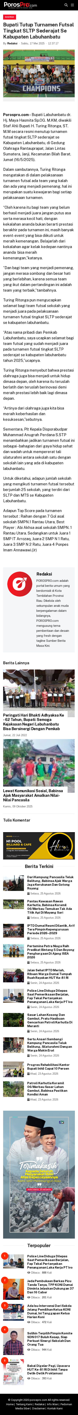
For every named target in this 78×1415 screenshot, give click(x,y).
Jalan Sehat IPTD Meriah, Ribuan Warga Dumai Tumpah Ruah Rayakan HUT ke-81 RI (49, 973)
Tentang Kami (24, 1404)
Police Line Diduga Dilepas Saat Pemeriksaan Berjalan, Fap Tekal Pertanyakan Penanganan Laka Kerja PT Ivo (50, 996)
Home (10, 1404)
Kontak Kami (55, 1408)
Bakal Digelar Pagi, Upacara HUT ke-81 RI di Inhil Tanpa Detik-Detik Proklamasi (48, 1369)
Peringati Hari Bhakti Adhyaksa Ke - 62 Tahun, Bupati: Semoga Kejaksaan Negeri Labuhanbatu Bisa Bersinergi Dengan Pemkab (33, 722)
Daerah (9, 17)
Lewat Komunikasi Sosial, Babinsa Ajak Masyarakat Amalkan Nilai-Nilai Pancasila (33, 795)
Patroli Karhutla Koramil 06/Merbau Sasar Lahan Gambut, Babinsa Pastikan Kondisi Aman (47, 1088)
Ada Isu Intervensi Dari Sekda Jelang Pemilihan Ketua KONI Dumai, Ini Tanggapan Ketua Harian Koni (49, 1311)
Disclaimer (38, 1408)
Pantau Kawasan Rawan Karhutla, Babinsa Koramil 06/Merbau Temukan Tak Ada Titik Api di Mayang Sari (49, 906)
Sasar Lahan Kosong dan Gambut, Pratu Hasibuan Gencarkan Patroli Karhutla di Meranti (49, 1020)
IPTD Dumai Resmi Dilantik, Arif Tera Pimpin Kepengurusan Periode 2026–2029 (50, 929)
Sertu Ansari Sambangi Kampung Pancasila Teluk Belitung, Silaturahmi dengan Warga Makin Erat (49, 1044)
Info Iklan (52, 1404)
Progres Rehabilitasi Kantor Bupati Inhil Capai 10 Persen (48, 1066)
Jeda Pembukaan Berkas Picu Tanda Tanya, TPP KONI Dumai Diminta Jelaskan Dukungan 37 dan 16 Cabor (50, 1286)
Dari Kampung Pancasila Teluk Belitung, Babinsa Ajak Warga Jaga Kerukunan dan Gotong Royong (50, 882)
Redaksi (12, 43)
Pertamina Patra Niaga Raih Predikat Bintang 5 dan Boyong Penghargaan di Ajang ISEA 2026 (50, 951)
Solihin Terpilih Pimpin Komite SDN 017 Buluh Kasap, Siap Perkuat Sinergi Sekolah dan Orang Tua (49, 1338)
